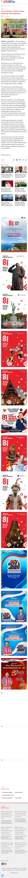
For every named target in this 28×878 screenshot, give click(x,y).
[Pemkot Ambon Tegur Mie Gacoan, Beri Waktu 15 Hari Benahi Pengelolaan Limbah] (7, 845)
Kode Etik (8, 868)
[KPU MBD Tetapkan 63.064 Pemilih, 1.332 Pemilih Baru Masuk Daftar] (21, 197)
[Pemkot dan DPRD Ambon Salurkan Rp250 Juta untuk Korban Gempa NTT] (21, 845)
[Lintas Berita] (10, 1)
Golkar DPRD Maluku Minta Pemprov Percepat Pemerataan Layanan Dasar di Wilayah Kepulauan (6, 838)
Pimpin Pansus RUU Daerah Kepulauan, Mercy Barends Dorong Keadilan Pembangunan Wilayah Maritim (7, 190)
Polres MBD (18, 798)
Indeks (3, 868)
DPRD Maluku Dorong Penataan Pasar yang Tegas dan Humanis (20, 176)
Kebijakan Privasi (16, 868)
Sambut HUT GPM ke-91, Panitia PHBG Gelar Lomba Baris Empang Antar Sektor (20, 820)
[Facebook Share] (14, 160)
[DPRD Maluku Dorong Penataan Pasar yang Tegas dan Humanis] (21, 169)
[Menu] (2, 1)
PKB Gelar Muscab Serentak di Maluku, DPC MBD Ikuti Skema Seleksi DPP (20, 190)
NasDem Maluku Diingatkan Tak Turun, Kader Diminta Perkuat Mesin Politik (6, 204)
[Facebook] (2, 864)
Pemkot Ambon (19, 792)
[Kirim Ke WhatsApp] (26, 160)
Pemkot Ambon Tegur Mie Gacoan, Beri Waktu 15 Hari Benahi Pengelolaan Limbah (7, 852)
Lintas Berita (6, 16)
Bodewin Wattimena (7, 798)
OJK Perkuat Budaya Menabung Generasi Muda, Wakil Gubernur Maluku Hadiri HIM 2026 (7, 822)
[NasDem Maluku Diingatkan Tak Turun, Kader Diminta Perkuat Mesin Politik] (7, 197)
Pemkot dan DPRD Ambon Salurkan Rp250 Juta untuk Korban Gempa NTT (21, 852)
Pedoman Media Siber (20, 870)
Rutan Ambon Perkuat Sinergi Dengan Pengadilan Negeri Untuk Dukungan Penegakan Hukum (20, 838)
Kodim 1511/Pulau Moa (8, 795)
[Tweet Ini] (17, 160)
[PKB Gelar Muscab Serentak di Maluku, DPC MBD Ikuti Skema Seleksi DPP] (21, 183)
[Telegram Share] (23, 160)
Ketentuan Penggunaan (8, 870)
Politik (2, 8)
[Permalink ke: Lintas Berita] (2, 16)
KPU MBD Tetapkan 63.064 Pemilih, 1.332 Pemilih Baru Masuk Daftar (20, 204)
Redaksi (24, 868)
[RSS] (5, 864)
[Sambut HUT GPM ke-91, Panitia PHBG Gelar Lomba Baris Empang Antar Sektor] (21, 814)
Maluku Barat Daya (7, 792)
